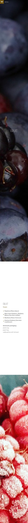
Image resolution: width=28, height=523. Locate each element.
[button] (7, 2)
